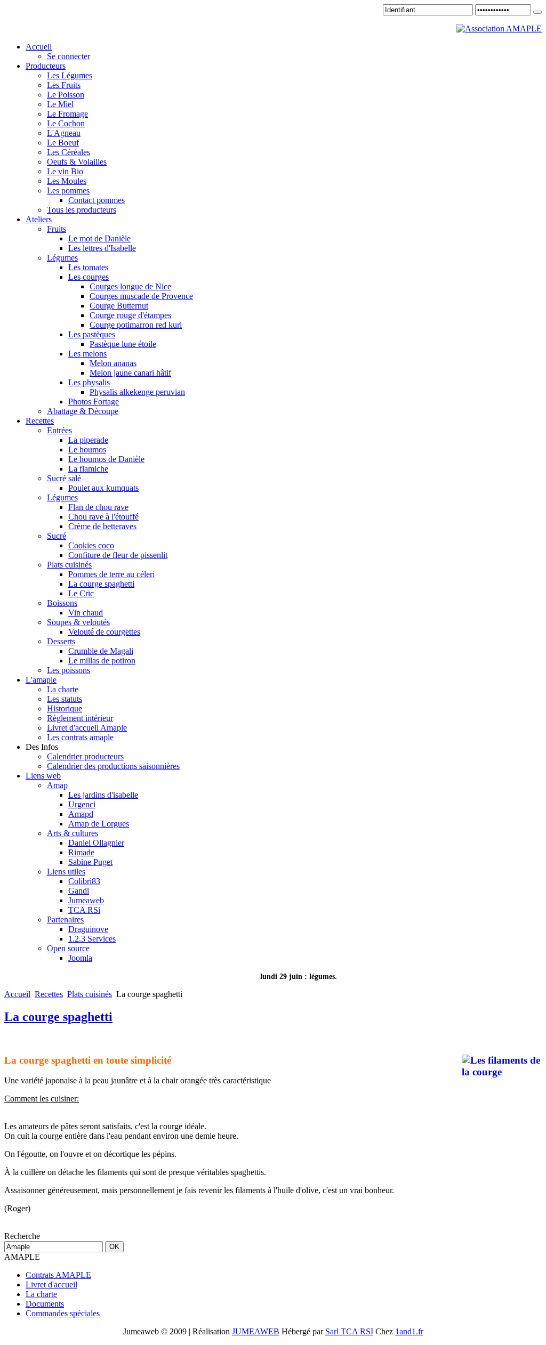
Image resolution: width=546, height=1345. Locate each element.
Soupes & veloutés (78, 622)
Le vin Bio (65, 171)
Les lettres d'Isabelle (102, 248)
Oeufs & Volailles (77, 161)
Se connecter (68, 56)
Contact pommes (96, 200)
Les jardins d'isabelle (103, 794)
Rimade (81, 852)
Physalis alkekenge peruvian (137, 391)
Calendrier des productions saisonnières (113, 766)
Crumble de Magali (100, 650)
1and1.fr (409, 1331)
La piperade (88, 439)
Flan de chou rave (98, 507)
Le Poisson (65, 94)
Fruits (56, 228)
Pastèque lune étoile (123, 344)
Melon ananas (113, 363)
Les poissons (68, 670)
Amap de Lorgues (98, 823)
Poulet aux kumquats (103, 487)
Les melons (87, 353)
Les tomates (88, 267)
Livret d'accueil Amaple (87, 727)
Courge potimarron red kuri (136, 324)
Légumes (62, 257)
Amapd (80, 814)
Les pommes (68, 190)
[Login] (537, 12)
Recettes (49, 994)
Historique (64, 708)
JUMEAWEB (255, 1331)
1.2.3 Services (92, 938)
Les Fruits (64, 85)
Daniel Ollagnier (96, 842)
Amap (57, 785)
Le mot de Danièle (99, 238)
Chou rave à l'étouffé (103, 516)
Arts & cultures (72, 833)
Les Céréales (68, 152)
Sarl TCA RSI (349, 1331)
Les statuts (64, 698)
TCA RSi (84, 909)
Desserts (61, 641)
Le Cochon (66, 123)
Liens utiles (66, 871)
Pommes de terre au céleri (111, 574)
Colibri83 (84, 881)
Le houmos (87, 449)
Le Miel (60, 104)
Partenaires (65, 919)
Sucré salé (64, 478)
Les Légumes (69, 75)
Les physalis (89, 382)
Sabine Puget (90, 861)
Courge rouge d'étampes (130, 315)
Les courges (88, 276)
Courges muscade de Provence (141, 296)
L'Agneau (64, 132)
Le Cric (81, 593)
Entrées (59, 430)
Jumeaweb (86, 900)
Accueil (17, 994)
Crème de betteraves (102, 526)
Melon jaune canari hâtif (130, 372)
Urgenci (81, 804)
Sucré (56, 535)
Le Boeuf (63, 142)
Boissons (62, 602)
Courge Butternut (119, 305)
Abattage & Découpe (82, 411)
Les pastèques (91, 334)
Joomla (80, 957)
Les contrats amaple (80, 737)
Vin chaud (85, 612)
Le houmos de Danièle (106, 459)
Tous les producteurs (81, 209)
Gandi (78, 890)
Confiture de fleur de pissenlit (117, 555)
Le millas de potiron (101, 660)
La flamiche (88, 468)
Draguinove (88, 929)
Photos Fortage (93, 401)
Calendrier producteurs (85, 756)
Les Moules (66, 180)
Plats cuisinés (69, 564)
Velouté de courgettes (104, 631)
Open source (68, 948)
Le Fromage (67, 113)
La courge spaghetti (101, 583)
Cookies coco (91, 545)
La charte (62, 689)
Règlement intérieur (80, 718)
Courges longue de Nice (130, 286)
